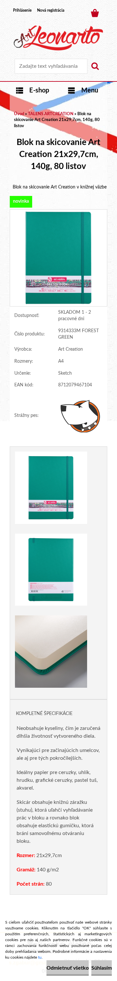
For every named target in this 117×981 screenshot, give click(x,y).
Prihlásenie (22, 10)
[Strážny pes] (80, 415)
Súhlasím (101, 968)
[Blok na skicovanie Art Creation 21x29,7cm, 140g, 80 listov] (58, 212)
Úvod (19, 114)
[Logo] (58, 38)
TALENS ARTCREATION (50, 114)
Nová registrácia (50, 10)
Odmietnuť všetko (67, 968)
